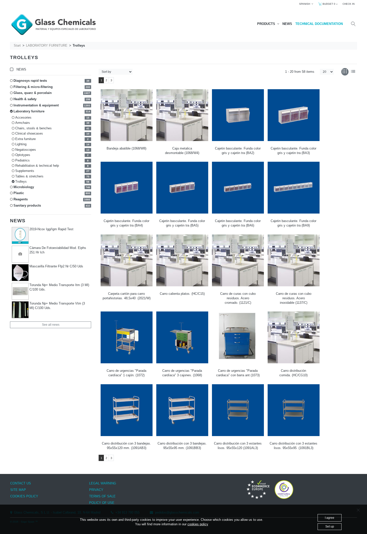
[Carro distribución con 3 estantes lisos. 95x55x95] (294, 410)
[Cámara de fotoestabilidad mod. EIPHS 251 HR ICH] (20, 254)
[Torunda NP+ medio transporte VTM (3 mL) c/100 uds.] (20, 310)
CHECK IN (349, 3)
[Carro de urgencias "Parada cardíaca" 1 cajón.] (127, 337)
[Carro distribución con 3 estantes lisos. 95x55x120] (238, 410)
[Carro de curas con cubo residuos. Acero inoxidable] (294, 260)
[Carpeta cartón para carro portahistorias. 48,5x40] (127, 260)
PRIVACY (96, 490)
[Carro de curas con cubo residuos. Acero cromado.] (238, 260)
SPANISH (305, 3)
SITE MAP (18, 490)
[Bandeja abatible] (127, 115)
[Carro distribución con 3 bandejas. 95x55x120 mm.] (127, 410)
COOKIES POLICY (24, 496)
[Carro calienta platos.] (182, 260)
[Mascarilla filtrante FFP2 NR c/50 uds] (20, 272)
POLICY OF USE (101, 503)
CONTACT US (20, 483)
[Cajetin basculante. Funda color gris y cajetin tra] (238, 115)
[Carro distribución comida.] (294, 337)
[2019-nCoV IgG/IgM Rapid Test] (20, 235)
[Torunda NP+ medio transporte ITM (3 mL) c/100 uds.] (20, 291)
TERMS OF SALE (102, 496)
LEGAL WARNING (102, 483)
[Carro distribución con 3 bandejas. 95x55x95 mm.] (182, 410)
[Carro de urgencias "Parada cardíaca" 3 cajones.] (182, 337)
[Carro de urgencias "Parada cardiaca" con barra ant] (238, 337)
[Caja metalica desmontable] (182, 115)
